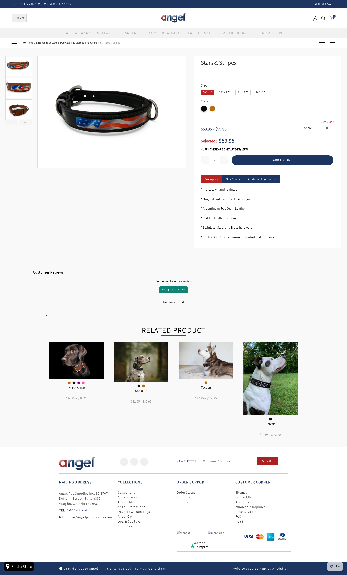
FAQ (238, 516)
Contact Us (243, 497)
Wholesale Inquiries (250, 507)
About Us (242, 502)
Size (204, 85)
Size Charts (233, 179)
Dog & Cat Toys (129, 521)
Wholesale (325, 4)
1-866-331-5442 (79, 510)
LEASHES (128, 33)
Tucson (206, 387)
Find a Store (271, 33)
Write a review (173, 290)
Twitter (134, 462)
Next (25, 122)
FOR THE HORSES (236, 33)
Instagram (144, 462)
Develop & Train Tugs (134, 511)
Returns (182, 502)
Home (30, 42)
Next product (332, 43)
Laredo (270, 424)
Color (205, 101)
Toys (148, 33)
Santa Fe (141, 390)
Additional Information (261, 179)
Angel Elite (126, 502)
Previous (11, 122)
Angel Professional (132, 507)
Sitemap (241, 492)
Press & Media (246, 511)
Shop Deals (126, 526)
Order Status (186, 492)
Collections (76, 33)
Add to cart (282, 160)
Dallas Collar (76, 387)
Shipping (183, 497)
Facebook (124, 462)
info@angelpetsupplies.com (90, 517)
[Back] (15, 43)
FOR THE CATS (200, 33)
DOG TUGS (171, 33)
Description (211, 179)
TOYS (239, 521)
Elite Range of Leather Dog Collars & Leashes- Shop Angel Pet (68, 42)
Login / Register (315, 20)
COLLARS (105, 33)
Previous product (322, 43)
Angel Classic (128, 497)
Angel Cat (125, 516)
